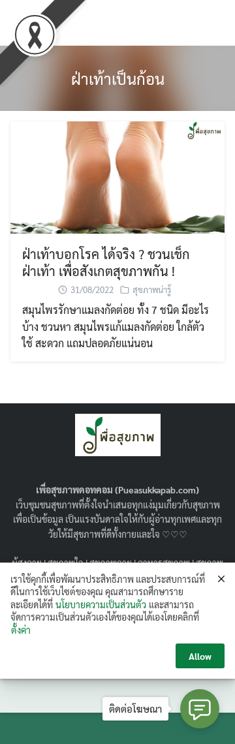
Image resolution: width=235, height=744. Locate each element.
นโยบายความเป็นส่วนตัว (100, 604)
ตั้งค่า (21, 630)
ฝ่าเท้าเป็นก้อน (117, 78)
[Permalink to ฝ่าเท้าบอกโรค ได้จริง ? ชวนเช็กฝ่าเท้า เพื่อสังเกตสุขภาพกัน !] (117, 176)
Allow (200, 656)
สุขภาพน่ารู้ (152, 289)
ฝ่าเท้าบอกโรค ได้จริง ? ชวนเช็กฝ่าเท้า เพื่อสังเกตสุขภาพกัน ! (106, 262)
